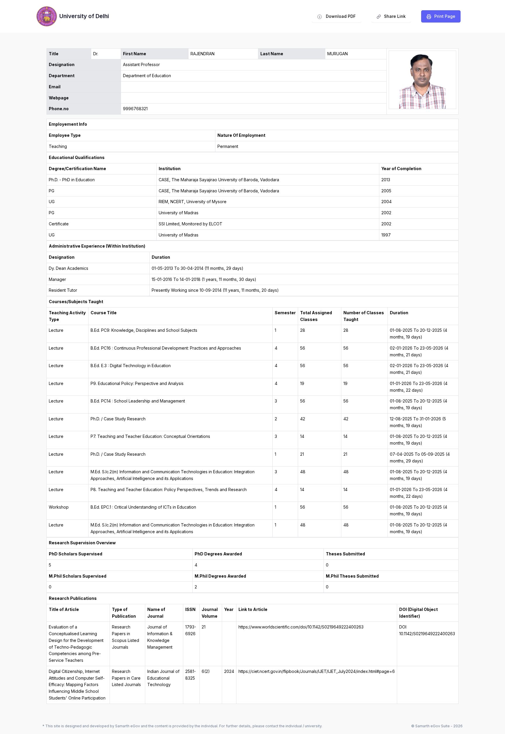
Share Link (391, 18)
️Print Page (444, 16)
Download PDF (340, 16)
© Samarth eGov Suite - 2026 (437, 726)
